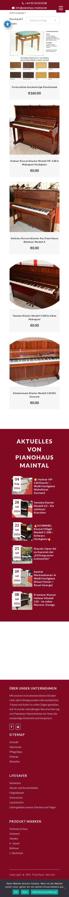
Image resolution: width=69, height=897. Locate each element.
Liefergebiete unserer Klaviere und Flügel (32, 807)
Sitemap (13, 756)
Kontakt (13, 742)
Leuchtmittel (16, 802)
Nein (24, 892)
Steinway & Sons (18, 828)
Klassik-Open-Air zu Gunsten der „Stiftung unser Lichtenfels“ (45, 553)
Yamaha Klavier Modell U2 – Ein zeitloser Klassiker (44, 507)
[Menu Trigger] (60, 8)
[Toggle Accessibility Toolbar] (8, 24)
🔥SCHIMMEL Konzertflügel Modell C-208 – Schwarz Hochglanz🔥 (43, 532)
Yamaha (13, 838)
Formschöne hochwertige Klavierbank (34, 87)
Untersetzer (16, 797)
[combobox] (43, 20)
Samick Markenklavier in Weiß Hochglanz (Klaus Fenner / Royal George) (45, 578)
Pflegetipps (15, 751)
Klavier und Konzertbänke (23, 787)
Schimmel (14, 833)
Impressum (15, 746)
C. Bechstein (16, 853)
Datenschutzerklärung (44, 892)
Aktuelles (14, 761)
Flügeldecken (16, 792)
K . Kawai (14, 843)
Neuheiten (15, 782)
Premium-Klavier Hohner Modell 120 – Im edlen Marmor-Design (45, 599)
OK (15, 892)
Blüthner (14, 848)
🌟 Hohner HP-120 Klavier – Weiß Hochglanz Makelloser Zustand (44, 486)
